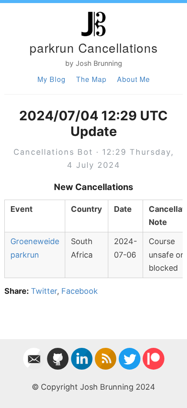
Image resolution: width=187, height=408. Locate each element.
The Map (91, 79)
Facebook (79, 291)
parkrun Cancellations (94, 47)
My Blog (51, 79)
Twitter (44, 291)
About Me (133, 79)
